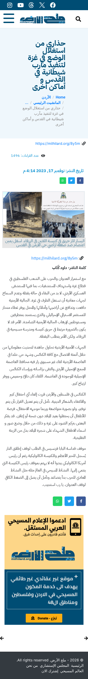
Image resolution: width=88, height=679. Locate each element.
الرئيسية (77, 665)
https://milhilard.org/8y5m (57, 143)
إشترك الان (50, 671)
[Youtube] (20, 5)
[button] (44, 590)
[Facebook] (53, 5)
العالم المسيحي (71, 671)
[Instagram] (9, 5)
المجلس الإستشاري (54, 665)
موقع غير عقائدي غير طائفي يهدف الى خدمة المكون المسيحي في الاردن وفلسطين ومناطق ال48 (44, 590)
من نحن (32, 665)
